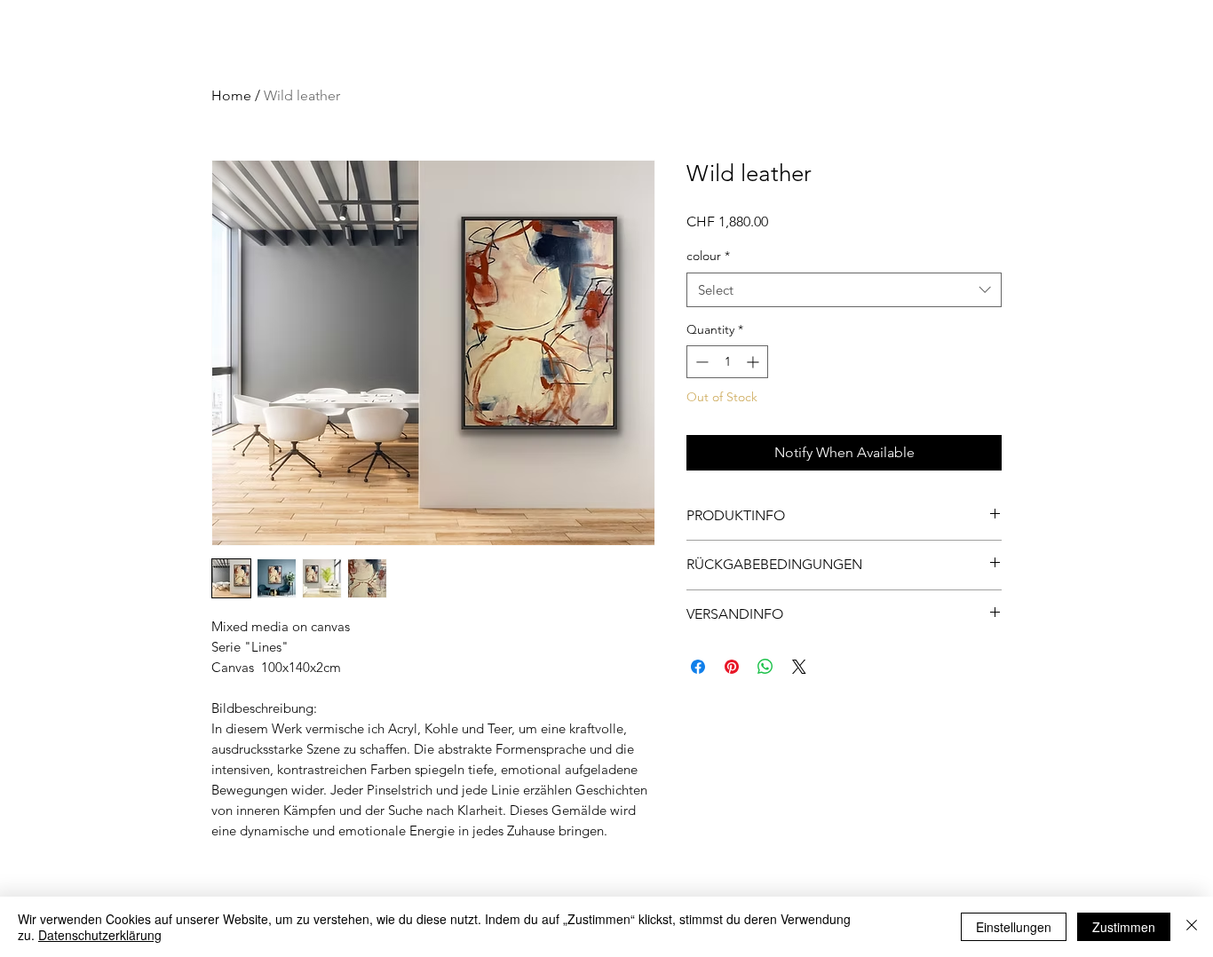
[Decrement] (700, 361)
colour (708, 256)
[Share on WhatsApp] (765, 666)
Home (231, 95)
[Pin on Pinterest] (731, 666)
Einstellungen (1013, 927)
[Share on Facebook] (698, 666)
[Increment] (754, 361)
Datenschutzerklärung (100, 935)
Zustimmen (1123, 927)
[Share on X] (799, 666)
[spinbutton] (727, 361)
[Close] (1191, 927)
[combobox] (844, 290)
